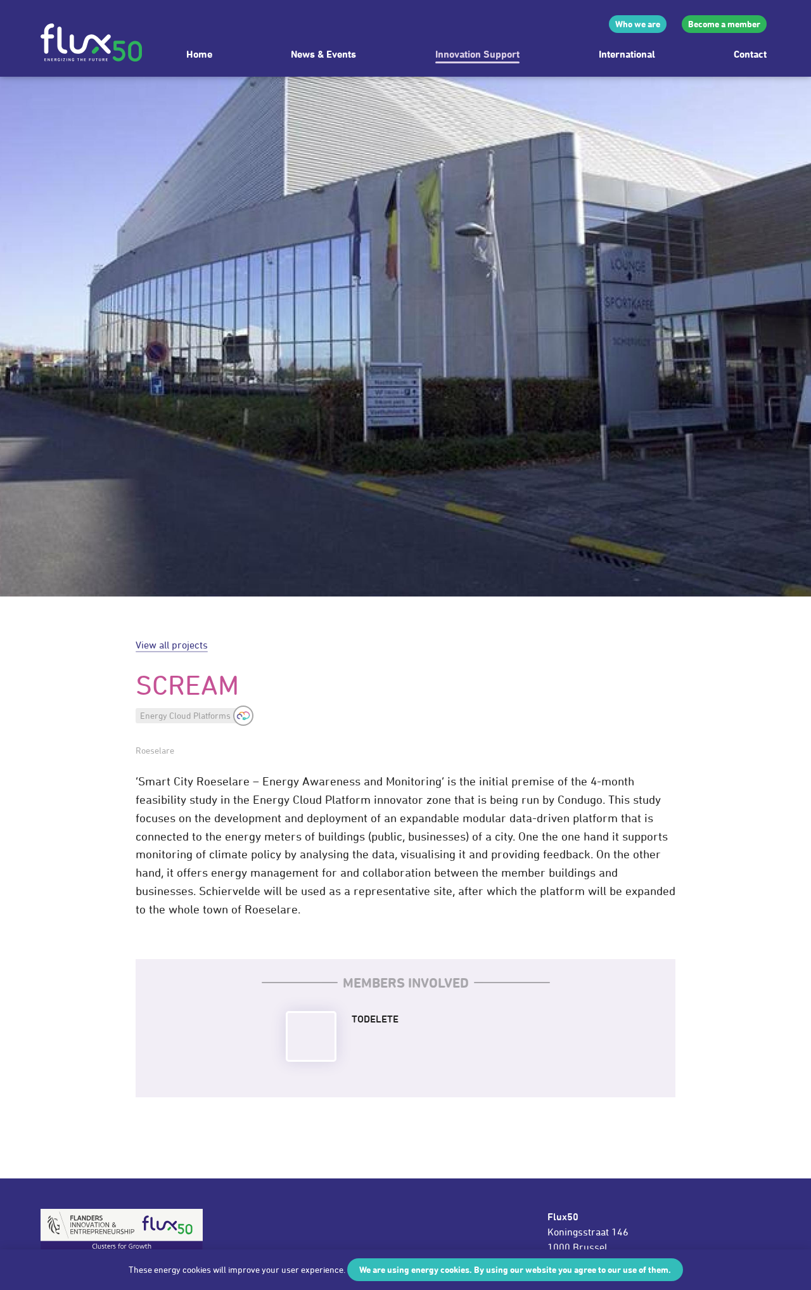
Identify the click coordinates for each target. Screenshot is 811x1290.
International (627, 54)
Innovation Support (477, 54)
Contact (750, 54)
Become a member (724, 23)
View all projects (172, 644)
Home (199, 54)
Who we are (637, 23)
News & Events (323, 54)
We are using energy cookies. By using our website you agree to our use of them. (515, 1269)
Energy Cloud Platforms (185, 715)
